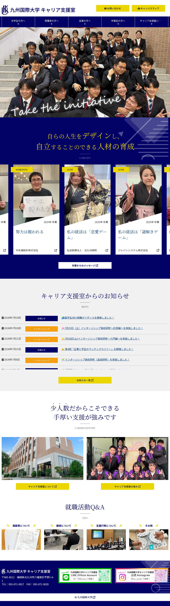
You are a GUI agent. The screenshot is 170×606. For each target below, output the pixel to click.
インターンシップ (41, 328)
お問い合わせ (114, 8)
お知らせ (41, 318)
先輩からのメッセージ (84, 265)
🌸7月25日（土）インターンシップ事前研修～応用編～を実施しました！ (102, 328)
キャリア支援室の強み (126, 486)
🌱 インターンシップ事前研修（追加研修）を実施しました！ (95, 359)
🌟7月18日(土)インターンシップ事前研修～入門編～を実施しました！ (100, 338)
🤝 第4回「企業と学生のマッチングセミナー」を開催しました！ (97, 349)
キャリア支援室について (41, 486)
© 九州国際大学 (84, 597)
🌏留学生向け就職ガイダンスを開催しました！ (87, 317)
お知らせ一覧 (84, 380)
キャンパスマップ (149, 8)
